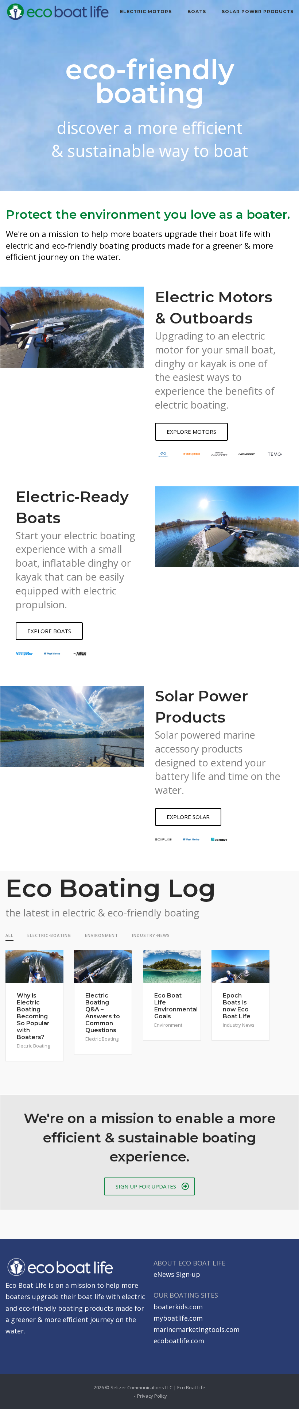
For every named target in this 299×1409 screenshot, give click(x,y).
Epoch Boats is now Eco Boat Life (237, 1006)
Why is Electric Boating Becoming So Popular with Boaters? (33, 1016)
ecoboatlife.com (179, 1340)
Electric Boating (33, 1045)
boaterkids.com (178, 1306)
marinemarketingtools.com (197, 1329)
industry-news (151, 935)
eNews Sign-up (177, 1274)
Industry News (239, 1025)
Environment (168, 1025)
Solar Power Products (258, 11)
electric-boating (49, 935)
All (9, 935)
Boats (196, 11)
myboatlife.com (178, 1318)
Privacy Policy (152, 1396)
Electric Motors (146, 11)
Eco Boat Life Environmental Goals (176, 1006)
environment (101, 935)
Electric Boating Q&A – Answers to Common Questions (102, 1013)
